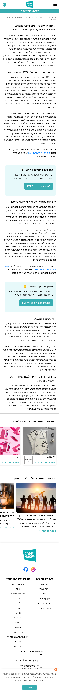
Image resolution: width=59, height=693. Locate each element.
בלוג (45, 593)
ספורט (18, 627)
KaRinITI (51, 457)
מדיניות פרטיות (44, 603)
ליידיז (18, 603)
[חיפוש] (4, 5)
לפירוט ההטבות (46, 462)
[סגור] (55, 669)
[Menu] (55, 4)
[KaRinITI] (39, 441)
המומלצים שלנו (18, 584)
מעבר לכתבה (49, 530)
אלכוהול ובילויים (18, 593)
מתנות (18, 641)
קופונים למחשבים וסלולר (18, 636)
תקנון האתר (45, 598)
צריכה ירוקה (18, 632)
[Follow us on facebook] (25, 568)
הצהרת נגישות (45, 607)
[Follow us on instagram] (33, 568)
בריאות (18, 622)
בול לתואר (18, 646)
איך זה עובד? (44, 588)
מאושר (29, 687)
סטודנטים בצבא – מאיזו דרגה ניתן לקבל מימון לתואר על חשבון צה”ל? (36, 517)
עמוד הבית (51, 17)
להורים (18, 598)
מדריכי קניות (37, 17)
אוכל (18, 588)
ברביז (16, 457)
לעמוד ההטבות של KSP (39, 186)
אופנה (18, 612)
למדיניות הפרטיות (26, 676)
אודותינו (44, 584)
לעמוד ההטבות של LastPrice (36, 303)
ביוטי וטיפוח (18, 617)
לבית (18, 607)
